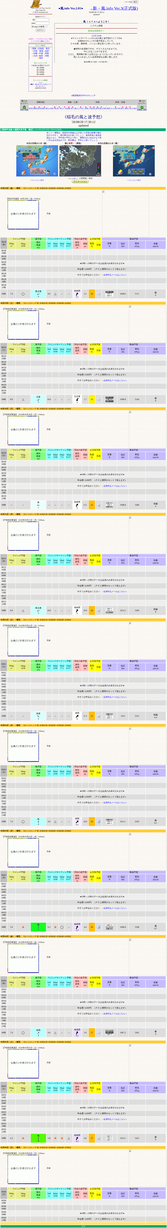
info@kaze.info (40, 12)
